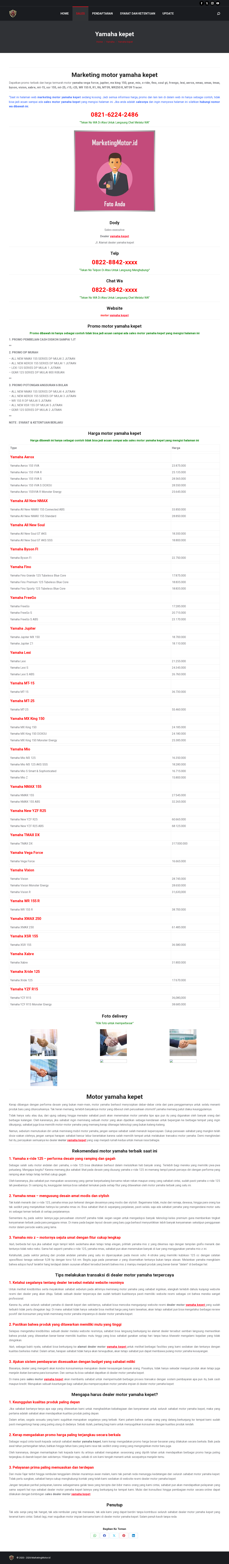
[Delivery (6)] (183, 1072)
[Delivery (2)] (113, 1042)
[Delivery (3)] (183, 1042)
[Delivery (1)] (43, 1042)
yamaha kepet (138, 74)
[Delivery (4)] (43, 1072)
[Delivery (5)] (113, 1072)
